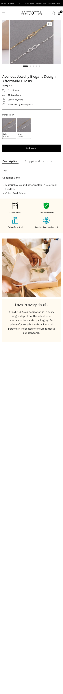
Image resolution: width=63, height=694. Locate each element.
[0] (58, 13)
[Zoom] (49, 24)
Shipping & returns (38, 161)
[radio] (9, 128)
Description (10, 161)
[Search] (53, 13)
